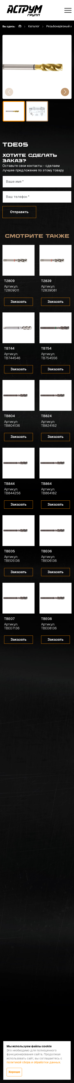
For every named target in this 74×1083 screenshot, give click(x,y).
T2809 (9, 281)
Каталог (34, 26)
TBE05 (9, 551)
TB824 (46, 416)
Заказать (18, 302)
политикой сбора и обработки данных (33, 1062)
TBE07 (9, 619)
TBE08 (46, 619)
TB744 (9, 348)
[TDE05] (37, 67)
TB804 (9, 416)
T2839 (46, 281)
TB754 (46, 348)
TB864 (46, 484)
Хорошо (14, 1072)
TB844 (9, 484)
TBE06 (46, 551)
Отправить (19, 212)
